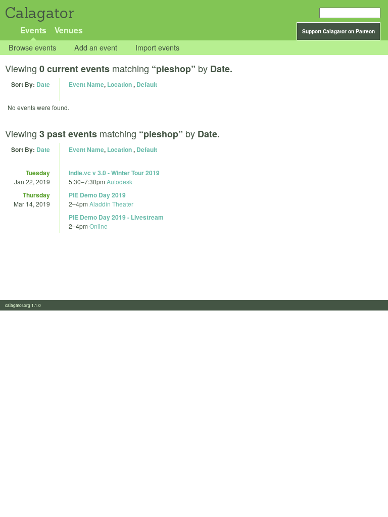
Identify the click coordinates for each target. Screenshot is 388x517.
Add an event (95, 47)
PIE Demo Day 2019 (97, 194)
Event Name (86, 84)
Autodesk (119, 181)
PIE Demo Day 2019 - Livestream (116, 217)
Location (119, 84)
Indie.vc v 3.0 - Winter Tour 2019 (114, 172)
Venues (69, 30)
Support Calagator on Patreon (338, 31)
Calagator (39, 13)
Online (98, 226)
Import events (157, 47)
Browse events (32, 47)
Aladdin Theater (111, 203)
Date (43, 84)
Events (33, 30)
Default (146, 84)
